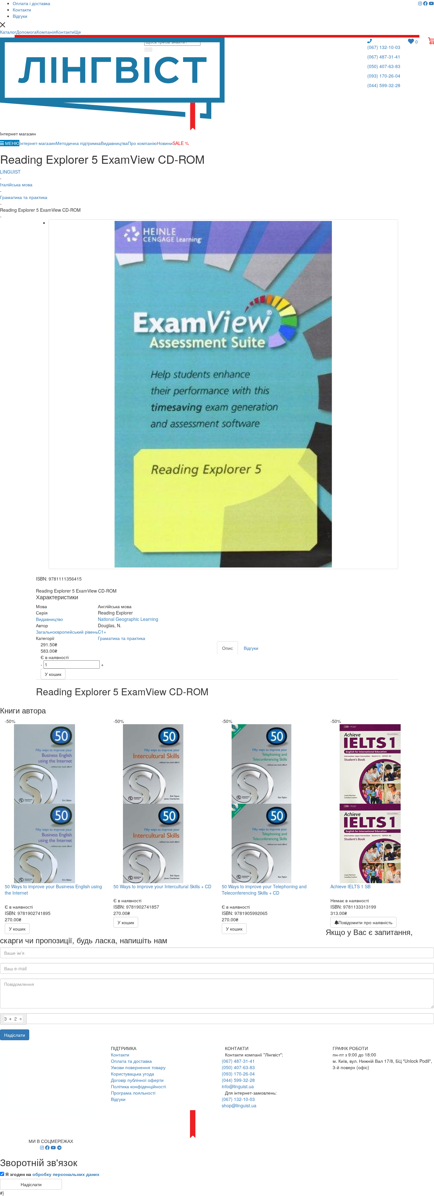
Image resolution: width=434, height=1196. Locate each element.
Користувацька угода (132, 1073)
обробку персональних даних (65, 1174)
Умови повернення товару (138, 1067)
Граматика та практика (121, 638)
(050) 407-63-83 (383, 66)
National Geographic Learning (128, 619)
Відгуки (118, 1099)
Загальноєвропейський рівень (67, 632)
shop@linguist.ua (239, 1105)
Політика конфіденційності (138, 1086)
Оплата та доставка (131, 1061)
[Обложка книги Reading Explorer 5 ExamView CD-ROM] (223, 394)
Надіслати (14, 1035)
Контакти (120, 1054)
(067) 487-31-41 (383, 56)
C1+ (102, 632)
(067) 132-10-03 (383, 47)
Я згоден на (52, 1174)
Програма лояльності (133, 1092)
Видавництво (49, 619)
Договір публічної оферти (137, 1080)
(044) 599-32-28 (383, 85)
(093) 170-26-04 (383, 75)
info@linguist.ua (238, 1086)
